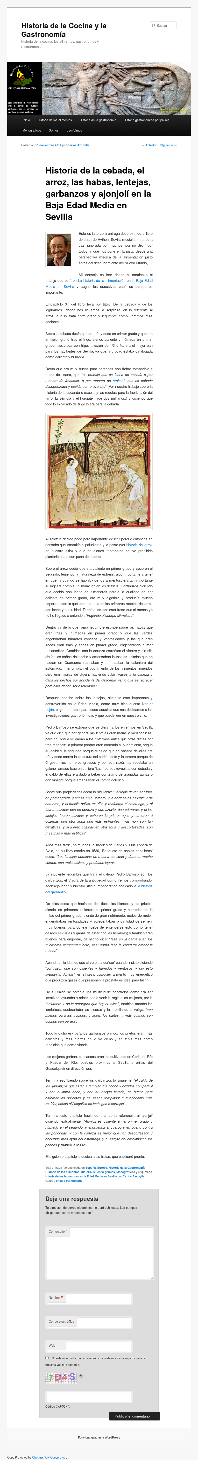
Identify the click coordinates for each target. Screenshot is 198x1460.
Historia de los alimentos (54, 120)
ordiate (118, 380)
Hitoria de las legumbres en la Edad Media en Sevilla (81, 1176)
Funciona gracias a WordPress (99, 1437)
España (90, 1167)
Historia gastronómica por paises (147, 120)
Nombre (56, 1297)
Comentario (58, 1231)
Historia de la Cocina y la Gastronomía (64, 29)
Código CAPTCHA (57, 1406)
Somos (54, 130)
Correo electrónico (61, 1321)
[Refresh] (81, 1375)
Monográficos (31, 130)
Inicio (26, 120)
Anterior (149, 145)
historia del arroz (139, 544)
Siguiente (168, 145)
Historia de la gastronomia (98, 120)
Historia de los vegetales (98, 1172)
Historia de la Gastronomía (127, 1167)
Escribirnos (74, 130)
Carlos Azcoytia (78, 145)
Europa (102, 1167)
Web (52, 1345)
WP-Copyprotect (55, 1457)
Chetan (37, 1457)
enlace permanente (69, 1180)
